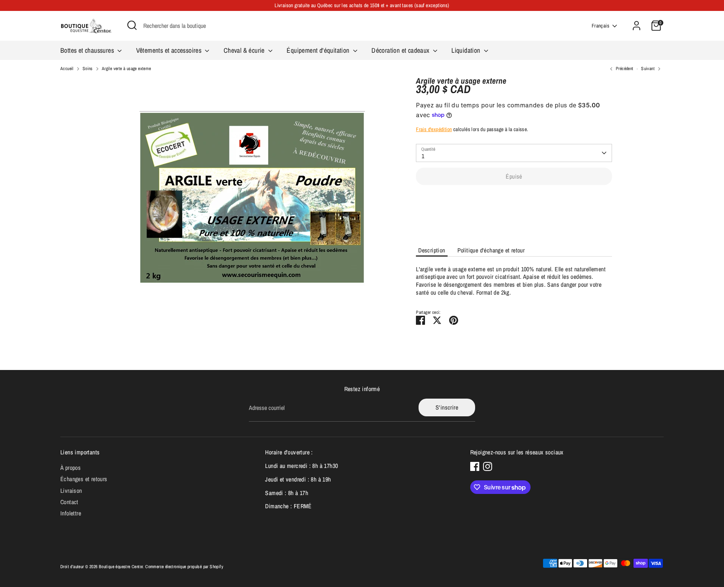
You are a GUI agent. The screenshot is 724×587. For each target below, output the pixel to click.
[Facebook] (474, 466)
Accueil (67, 69)
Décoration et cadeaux (401, 50)
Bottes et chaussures (87, 50)
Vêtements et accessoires (169, 50)
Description (431, 250)
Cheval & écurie (245, 50)
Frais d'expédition (434, 129)
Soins (88, 69)
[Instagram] (487, 466)
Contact (69, 502)
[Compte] (636, 25)
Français (600, 25)
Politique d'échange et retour (491, 250)
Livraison (71, 490)
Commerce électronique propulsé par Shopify (184, 567)
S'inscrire (447, 407)
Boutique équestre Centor (121, 567)
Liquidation (466, 50)
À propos (70, 467)
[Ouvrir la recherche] (132, 25)
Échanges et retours (83, 479)
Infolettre (70, 513)
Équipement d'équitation (319, 50)
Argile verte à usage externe (126, 69)
